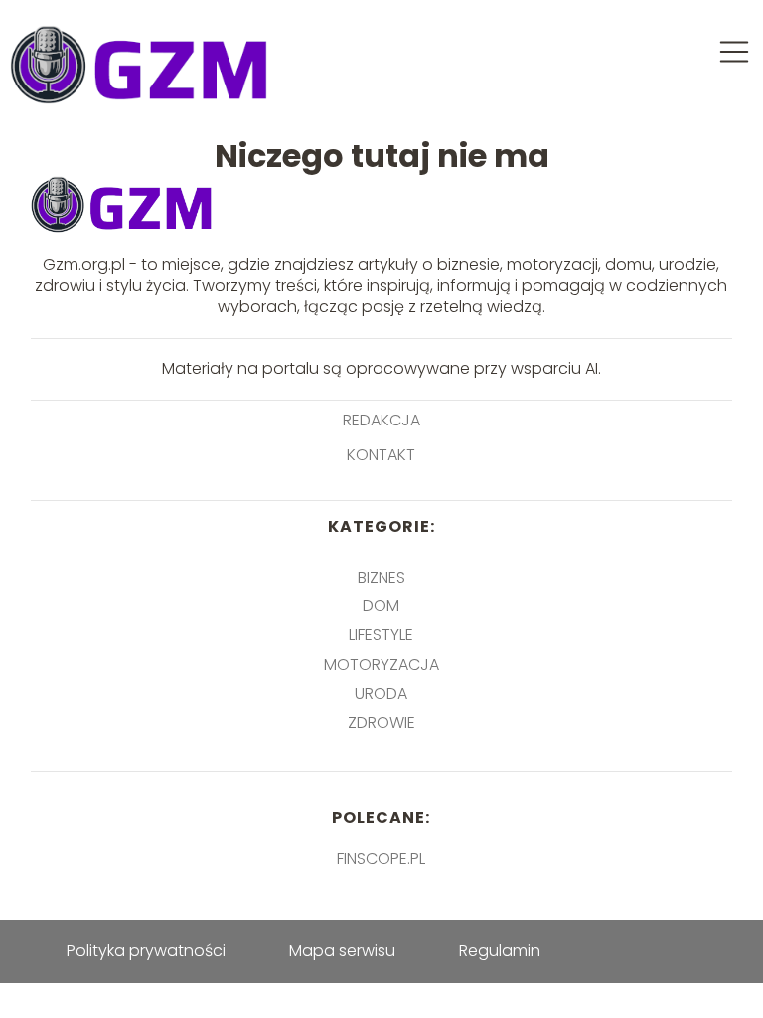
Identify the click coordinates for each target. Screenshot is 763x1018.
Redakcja (381, 421)
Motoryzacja (381, 664)
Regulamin (499, 950)
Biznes (381, 577)
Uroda (381, 693)
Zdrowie (381, 722)
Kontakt (381, 455)
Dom (381, 605)
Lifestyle (381, 634)
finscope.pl (381, 858)
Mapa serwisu (342, 950)
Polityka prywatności (146, 950)
